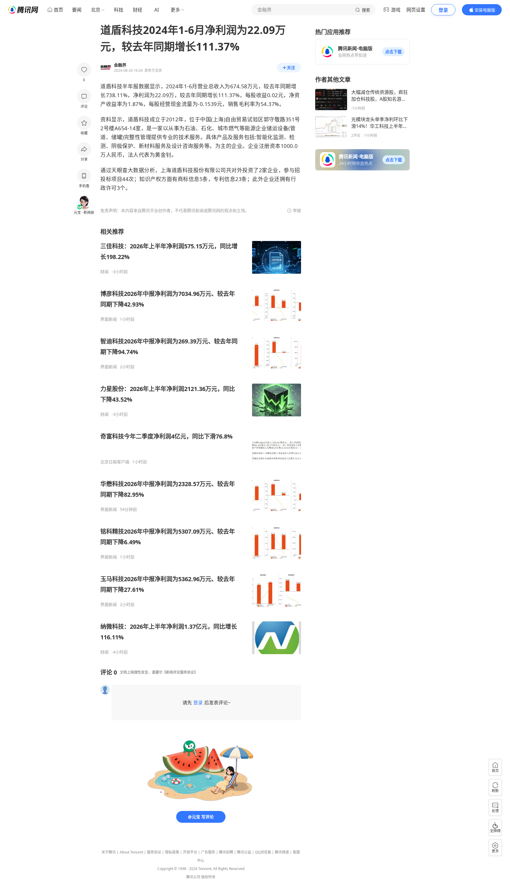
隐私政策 (172, 852)
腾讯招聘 (226, 852)
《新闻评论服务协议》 (180, 672)
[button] (393, 51)
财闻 (104, 272)
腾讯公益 (244, 852)
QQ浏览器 (263, 852)
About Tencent (131, 852)
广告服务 (208, 852)
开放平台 (190, 852)
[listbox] (200, 441)
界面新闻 (108, 319)
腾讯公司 (193, 876)
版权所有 (208, 876)
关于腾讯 (109, 852)
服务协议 (154, 852)
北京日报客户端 (114, 462)
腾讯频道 (282, 852)
